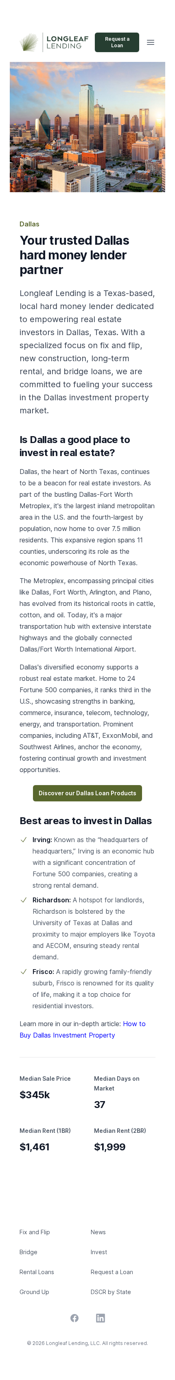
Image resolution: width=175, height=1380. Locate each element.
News (98, 1232)
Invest (99, 1251)
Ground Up (34, 1291)
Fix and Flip (35, 1232)
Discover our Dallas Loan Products (87, 793)
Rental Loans (37, 1271)
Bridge (28, 1251)
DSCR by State (111, 1291)
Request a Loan (117, 42)
